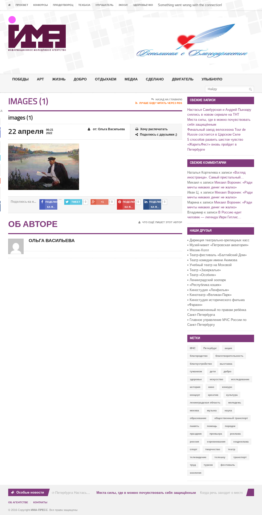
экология (195, 472)
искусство (216, 379)
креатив (213, 394)
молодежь (234, 402)
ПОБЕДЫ (20, 79)
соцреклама (241, 441)
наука (228, 410)
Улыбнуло (212, 79)
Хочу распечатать (154, 129)
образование (198, 418)
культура (232, 394)
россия (194, 441)
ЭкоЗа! (123, 5)
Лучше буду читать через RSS (160, 103)
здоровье (196, 379)
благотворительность (229, 355)
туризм (208, 464)
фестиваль (228, 464)
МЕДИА (131, 79)
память (194, 426)
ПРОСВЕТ (22, 5)
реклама (235, 433)
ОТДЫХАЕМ (105, 79)
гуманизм (196, 371)
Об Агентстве (18, 502)
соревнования (216, 441)
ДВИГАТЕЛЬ (182, 79)
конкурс (227, 387)
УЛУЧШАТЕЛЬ (104, 5)
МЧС (192, 348)
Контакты (40, 502)
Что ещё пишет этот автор (162, 222)
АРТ (40, 79)
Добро (80, 79)
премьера (216, 433)
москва (194, 410)
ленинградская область (205, 402)
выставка (226, 363)
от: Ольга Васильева (108, 129)
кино (211, 387)
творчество (212, 449)
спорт (193, 449)
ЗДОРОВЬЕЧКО (143, 5)
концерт (195, 394)
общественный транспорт (231, 418)
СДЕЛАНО (155, 79)
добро (227, 371)
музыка (212, 410)
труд (193, 464)
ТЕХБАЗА (84, 5)
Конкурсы (40, 5)
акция (228, 348)
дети (213, 371)
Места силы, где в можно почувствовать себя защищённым (143, 493)
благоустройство (201, 363)
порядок (230, 426)
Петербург (210, 348)
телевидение (198, 457)
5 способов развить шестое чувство (215, 139)
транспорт (240, 457)
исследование (240, 379)
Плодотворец (63, 5)
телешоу (219, 457)
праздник (196, 433)
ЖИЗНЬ (59, 79)
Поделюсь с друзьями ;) (158, 134)
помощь (212, 426)
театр (231, 449)
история (195, 387)
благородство (199, 355)
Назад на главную (169, 99)
